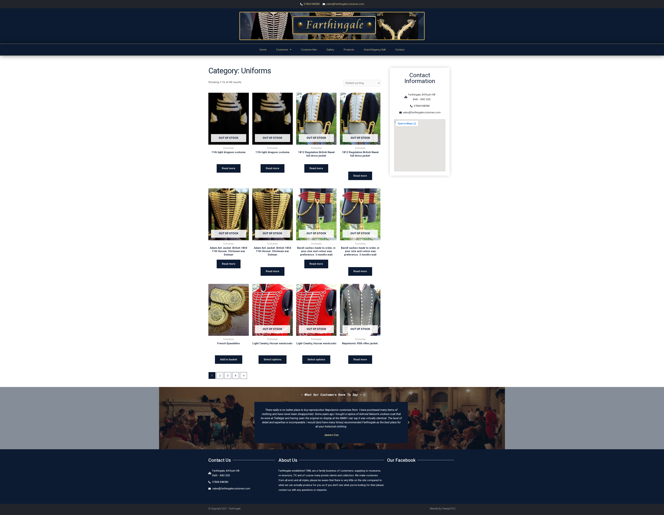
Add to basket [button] (228, 359)
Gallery (330, 49)
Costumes (282, 49)
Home (263, 49)
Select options (272, 359)
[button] (254, 422)
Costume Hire (309, 49)
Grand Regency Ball (375, 49)
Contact (399, 49)
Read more (228, 168)
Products (349, 49)
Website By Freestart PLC (443, 508)
